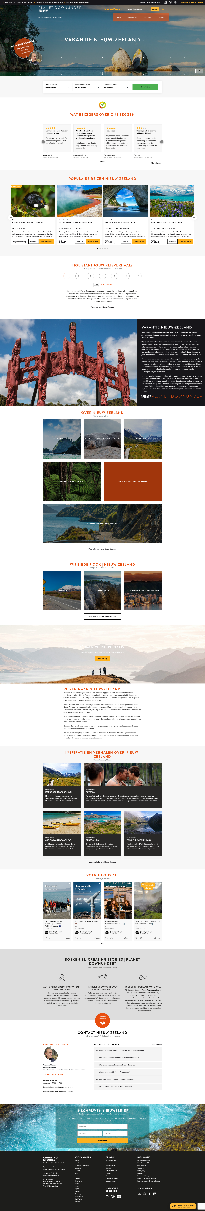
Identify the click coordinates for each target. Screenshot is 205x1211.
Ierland (77, 1186)
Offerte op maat (46, 241)
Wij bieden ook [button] (132, 17)
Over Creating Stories (144, 1163)
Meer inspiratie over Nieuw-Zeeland (102, 862)
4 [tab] (102, 276)
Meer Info (33, 241)
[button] (100, 73)
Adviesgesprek (111, 1160)
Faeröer (77, 1176)
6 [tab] (126, 276)
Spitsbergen (79, 1196)
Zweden (77, 1201)
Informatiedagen (111, 1170)
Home (40, 17)
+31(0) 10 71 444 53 (50, 1173)
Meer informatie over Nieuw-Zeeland (102, 549)
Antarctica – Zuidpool (82, 1165)
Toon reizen (145, 87)
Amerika (77, 1163)
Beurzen (109, 1163)
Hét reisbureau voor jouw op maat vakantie (49, 2)
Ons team (145, 342)
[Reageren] (49, 938)
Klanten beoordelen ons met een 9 (192, 2)
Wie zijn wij (102, 659)
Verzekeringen (111, 1181)
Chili (76, 1173)
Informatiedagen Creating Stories (148, 1181)
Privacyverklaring (143, 1176)
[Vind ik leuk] (46, 938)
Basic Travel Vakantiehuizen (146, 1178)
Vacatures (140, 1168)
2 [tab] (78, 276)
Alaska (77, 1160)
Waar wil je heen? (51, 84)
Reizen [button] (119, 17)
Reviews (140, 1173)
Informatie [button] (147, 17)
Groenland (78, 1181)
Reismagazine (111, 1165)
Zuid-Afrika (78, 1199)
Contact (154, 9)
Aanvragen (102, 1140)
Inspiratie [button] (160, 17)
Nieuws (108, 1173)
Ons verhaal (141, 1165)
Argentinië (78, 1168)
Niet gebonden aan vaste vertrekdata (77, 2)
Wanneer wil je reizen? (82, 84)
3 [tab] (90, 276)
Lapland (77, 1191)
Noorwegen (78, 1194)
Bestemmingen (47, 17)
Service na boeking (112, 1178)
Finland (77, 1178)
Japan (77, 1189)
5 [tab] (114, 276)
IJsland (77, 1183)
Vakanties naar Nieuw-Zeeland (102, 307)
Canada (77, 1170)
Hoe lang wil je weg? (111, 84)
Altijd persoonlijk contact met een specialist (18, 2)
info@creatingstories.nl (64, 1091)
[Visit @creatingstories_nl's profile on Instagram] (46, 932)
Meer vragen (157, 1044)
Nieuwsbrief (110, 1176)
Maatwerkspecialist (143, 1160)
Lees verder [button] (50, 148)
